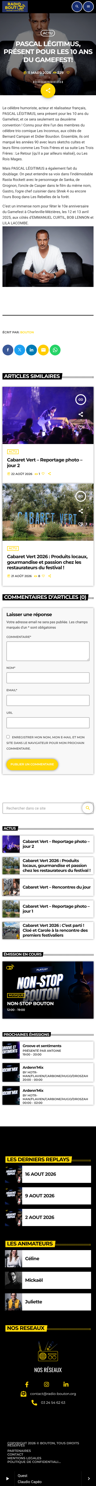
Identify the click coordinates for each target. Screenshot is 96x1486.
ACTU (47, 33)
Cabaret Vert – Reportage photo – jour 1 (56, 909)
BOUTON (27, 332)
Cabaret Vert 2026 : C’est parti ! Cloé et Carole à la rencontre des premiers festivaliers (55, 930)
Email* (11, 690)
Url (9, 713)
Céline (32, 1258)
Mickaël (34, 1280)
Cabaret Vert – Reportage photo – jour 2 (44, 462)
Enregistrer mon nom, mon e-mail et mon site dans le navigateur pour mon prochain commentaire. (45, 743)
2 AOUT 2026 (39, 1217)
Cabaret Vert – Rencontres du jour (57, 887)
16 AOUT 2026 (40, 1174)
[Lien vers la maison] (15, 6)
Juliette (33, 1302)
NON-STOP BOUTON (30, 1003)
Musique (16, 995)
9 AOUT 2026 (39, 1196)
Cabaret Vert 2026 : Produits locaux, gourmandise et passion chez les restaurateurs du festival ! (47, 562)
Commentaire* (18, 637)
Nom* (10, 668)
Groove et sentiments (42, 1046)
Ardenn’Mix (33, 1067)
